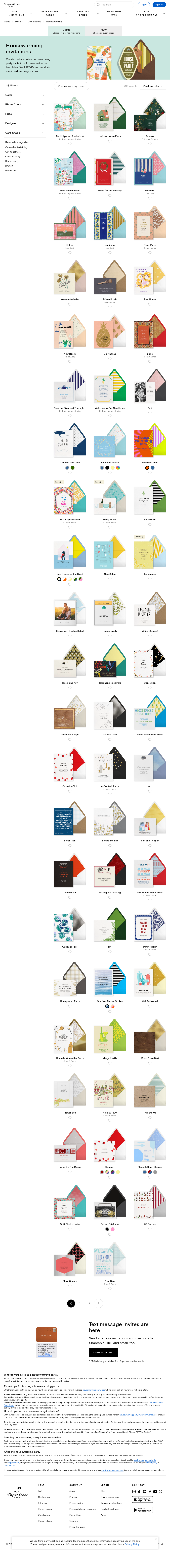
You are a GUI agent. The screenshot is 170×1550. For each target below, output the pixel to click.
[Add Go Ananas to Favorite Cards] (110, 359)
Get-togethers (13, 151)
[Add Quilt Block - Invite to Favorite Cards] (70, 1229)
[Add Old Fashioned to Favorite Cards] (150, 1006)
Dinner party (12, 161)
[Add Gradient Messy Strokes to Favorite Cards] (110, 1012)
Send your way (103, 1352)
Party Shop (75, 1515)
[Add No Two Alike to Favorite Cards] (110, 740)
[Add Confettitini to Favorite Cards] (150, 688)
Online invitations (110, 1497)
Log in (144, 4)
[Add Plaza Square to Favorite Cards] (70, 1286)
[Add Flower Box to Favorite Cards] (70, 1118)
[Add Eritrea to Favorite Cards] (70, 253)
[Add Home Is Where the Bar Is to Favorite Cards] (70, 1066)
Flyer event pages (50, 13)
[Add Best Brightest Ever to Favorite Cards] (70, 527)
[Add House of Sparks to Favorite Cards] (110, 473)
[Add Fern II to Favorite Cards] (110, 952)
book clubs (139, 1460)
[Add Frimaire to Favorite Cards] (150, 144)
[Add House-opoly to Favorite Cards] (110, 636)
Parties (19, 21)
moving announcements (112, 1470)
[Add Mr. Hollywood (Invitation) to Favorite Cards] (70, 144)
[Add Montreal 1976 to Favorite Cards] (150, 473)
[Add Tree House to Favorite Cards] (150, 304)
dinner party (151, 1462)
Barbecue (10, 170)
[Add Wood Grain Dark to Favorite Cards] (150, 1063)
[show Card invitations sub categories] (31, 13)
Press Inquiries (77, 1527)
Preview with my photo (71, 86)
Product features (110, 1509)
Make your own (114, 13)
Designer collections (111, 1503)
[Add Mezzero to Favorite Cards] (150, 198)
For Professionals (147, 13)
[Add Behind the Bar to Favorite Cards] (110, 846)
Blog (103, 1491)
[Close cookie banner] (156, 1539)
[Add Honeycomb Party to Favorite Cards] (70, 1006)
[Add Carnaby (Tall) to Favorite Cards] (70, 791)
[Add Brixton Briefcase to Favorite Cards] (110, 1235)
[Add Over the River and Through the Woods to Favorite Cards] (70, 416)
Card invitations (16, 13)
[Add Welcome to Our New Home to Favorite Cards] (110, 416)
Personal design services (82, 1509)
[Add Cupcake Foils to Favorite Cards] (70, 952)
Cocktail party (12, 156)
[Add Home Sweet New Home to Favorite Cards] (150, 740)
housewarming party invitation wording (137, 1415)
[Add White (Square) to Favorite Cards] (150, 636)
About (72, 1491)
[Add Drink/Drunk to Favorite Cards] (70, 898)
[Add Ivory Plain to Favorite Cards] (150, 525)
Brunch (9, 165)
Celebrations (34, 21)
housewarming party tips (94, 1390)
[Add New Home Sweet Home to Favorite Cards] (150, 900)
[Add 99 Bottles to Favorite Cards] (150, 1229)
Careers (73, 1521)
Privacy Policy (132, 1544)
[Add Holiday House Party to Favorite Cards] (110, 141)
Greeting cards (83, 13)
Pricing (73, 1497)
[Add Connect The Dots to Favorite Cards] (70, 473)
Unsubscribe (44, 1515)
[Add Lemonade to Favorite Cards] (150, 579)
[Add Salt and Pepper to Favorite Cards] (150, 846)
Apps (103, 1515)
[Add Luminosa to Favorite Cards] (110, 253)
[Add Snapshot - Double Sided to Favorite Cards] (70, 636)
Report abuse (45, 1521)
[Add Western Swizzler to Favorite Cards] (70, 304)
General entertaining (16, 147)
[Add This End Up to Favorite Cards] (150, 1118)
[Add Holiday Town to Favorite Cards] (110, 1120)
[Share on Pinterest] (145, 1491)
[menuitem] (18, 14)
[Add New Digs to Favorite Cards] (110, 1289)
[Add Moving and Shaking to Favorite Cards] (110, 898)
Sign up (159, 4)
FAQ (40, 1491)
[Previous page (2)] (71, 1304)
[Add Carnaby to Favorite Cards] (110, 1177)
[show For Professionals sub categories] (164, 13)
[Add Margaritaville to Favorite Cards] (110, 1063)
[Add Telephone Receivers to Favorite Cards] (110, 688)
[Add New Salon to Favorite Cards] (110, 579)
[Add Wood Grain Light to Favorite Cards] (70, 740)
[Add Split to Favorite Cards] (150, 413)
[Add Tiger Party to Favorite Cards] (150, 253)
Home (7, 21)
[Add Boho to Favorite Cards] (150, 362)
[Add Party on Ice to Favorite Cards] (110, 527)
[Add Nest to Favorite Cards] (150, 791)
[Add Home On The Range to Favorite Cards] (70, 1172)
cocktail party (10, 1465)
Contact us (44, 1497)
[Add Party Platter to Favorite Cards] (150, 955)
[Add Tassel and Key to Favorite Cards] (70, 688)
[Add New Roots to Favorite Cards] (70, 362)
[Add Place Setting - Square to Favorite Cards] (150, 1177)
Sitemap (42, 1503)
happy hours (13, 1462)
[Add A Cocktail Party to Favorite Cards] (110, 794)
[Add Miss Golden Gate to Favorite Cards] (70, 198)
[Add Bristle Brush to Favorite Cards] (110, 307)
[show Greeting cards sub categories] (98, 13)
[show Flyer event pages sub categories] (66, 13)
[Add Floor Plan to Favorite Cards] (70, 846)
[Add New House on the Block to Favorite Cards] (70, 584)
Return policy (45, 1509)
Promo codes (76, 1503)
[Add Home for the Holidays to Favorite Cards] (110, 196)
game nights (150, 1460)
